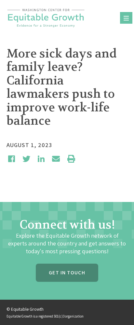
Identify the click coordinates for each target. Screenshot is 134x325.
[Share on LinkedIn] (41, 159)
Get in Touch (67, 272)
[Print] (71, 159)
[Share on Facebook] (11, 159)
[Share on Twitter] (26, 159)
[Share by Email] (56, 159)
